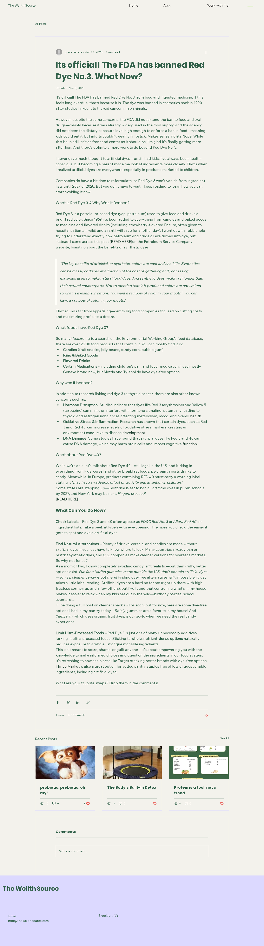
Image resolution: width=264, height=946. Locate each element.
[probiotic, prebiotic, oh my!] (65, 762)
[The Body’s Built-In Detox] (132, 762)
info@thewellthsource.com (28, 921)
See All (224, 738)
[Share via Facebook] (58, 702)
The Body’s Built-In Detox (131, 787)
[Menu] (250, 5)
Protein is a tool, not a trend (195, 790)
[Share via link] (88, 702)
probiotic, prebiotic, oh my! (62, 790)
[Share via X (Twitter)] (68, 702)
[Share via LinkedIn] (78, 702)
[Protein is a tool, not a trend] (199, 762)
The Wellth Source (30, 888)
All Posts (41, 24)
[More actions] (205, 52)
